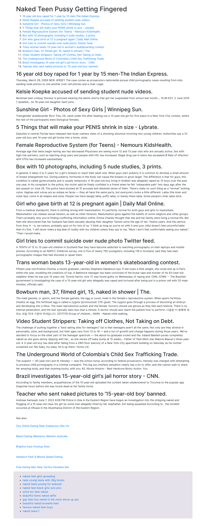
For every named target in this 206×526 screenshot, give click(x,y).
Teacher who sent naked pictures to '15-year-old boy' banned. (60, 66)
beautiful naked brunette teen (41, 503)
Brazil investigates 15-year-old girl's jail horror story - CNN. (59, 62)
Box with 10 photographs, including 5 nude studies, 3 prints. (59, 35)
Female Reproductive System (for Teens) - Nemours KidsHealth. (61, 31)
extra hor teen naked (35, 491)
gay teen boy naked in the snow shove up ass (51, 499)
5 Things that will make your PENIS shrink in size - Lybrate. (58, 27)
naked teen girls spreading (39, 476)
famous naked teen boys (38, 507)
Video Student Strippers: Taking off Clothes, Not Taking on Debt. (62, 54)
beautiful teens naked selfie (39, 495)
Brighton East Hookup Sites (33, 446)
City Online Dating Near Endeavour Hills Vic (42, 425)
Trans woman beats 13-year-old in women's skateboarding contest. (64, 47)
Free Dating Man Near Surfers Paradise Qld (42, 467)
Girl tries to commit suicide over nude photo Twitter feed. (58, 43)
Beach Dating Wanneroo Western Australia (41, 436)
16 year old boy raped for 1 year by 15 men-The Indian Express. (61, 16)
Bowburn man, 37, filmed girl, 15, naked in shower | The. (56, 50)
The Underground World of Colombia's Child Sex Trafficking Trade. (63, 58)
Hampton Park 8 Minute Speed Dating (39, 456)
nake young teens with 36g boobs (43, 480)
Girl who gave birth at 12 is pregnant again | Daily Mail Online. (60, 39)
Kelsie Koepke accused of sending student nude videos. (56, 20)
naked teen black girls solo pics (42, 487)
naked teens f (31, 511)
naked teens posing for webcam (42, 484)
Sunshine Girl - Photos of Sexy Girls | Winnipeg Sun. (54, 23)
